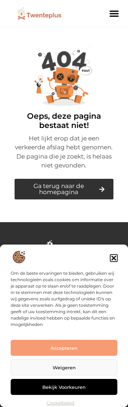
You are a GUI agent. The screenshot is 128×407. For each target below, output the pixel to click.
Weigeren (64, 367)
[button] (113, 258)
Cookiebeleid (60, 403)
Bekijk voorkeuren (64, 387)
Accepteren (64, 348)
